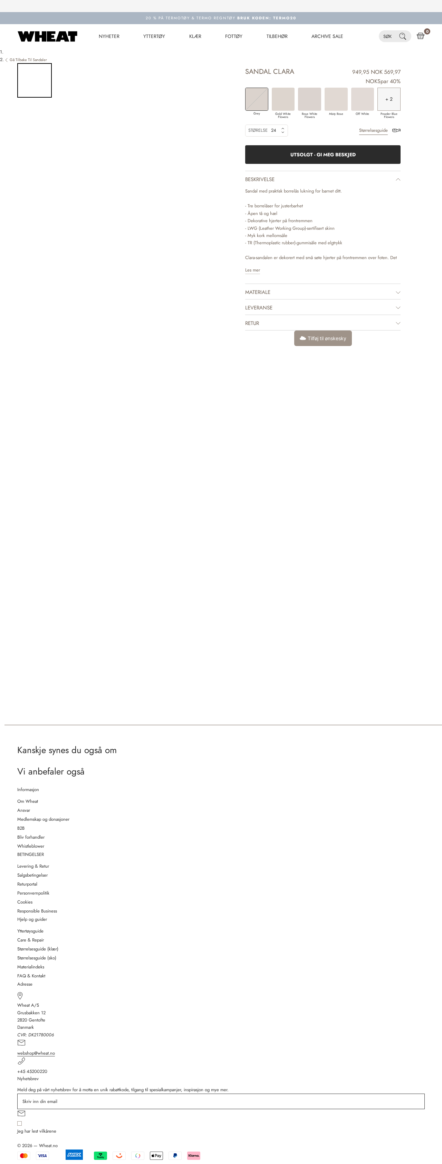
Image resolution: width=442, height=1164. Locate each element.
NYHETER (109, 36)
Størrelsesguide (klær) (37, 949)
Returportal (27, 884)
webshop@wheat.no (36, 1053)
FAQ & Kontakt (31, 976)
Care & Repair (30, 940)
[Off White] (362, 99)
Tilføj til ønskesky (327, 338)
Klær (195, 36)
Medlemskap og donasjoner (43, 819)
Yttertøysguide (30, 931)
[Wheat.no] (47, 36)
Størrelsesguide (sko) (36, 958)
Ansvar (23, 810)
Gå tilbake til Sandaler (28, 59)
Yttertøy (154, 36)
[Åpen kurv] (420, 36)
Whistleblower (30, 846)
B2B (21, 828)
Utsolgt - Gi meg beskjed (323, 154)
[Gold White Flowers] (283, 99)
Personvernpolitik (33, 893)
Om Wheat (27, 801)
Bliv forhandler (31, 837)
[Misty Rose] (336, 99)
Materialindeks (30, 967)
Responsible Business (37, 911)
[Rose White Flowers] (309, 99)
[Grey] (256, 99)
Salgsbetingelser (32, 875)
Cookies (24, 902)
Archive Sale (327, 36)
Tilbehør (277, 36)
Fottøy (233, 36)
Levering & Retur (33, 866)
